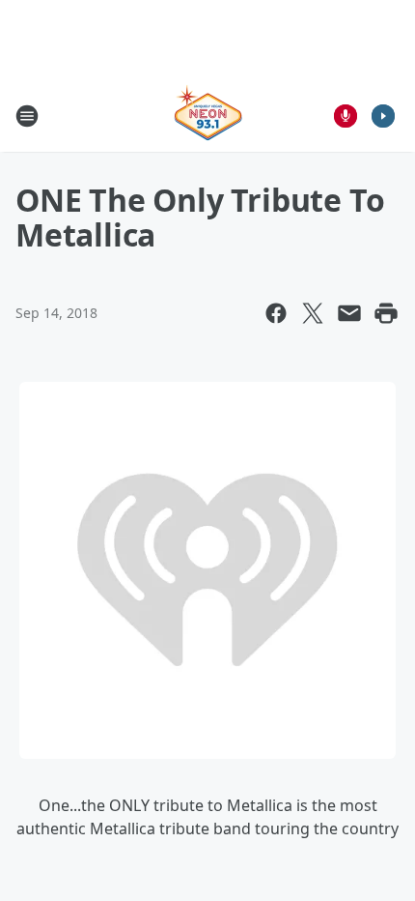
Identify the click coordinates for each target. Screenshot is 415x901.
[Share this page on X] (312, 313)
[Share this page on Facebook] (276, 313)
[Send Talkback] (345, 116)
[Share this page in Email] (349, 313)
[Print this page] (386, 313)
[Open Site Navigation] (27, 116)
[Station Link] (208, 115)
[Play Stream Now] (383, 116)
